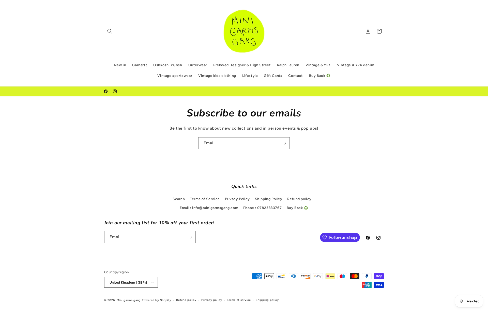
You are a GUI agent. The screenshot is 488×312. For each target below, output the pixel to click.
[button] (109, 31)
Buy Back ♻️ (297, 208)
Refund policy (299, 199)
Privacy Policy (237, 199)
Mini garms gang (129, 300)
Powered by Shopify (156, 300)
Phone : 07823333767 (262, 208)
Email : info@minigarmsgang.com (209, 208)
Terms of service (239, 300)
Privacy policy (211, 300)
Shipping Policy (268, 199)
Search (179, 199)
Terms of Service (205, 199)
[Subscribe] (283, 143)
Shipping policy (267, 300)
